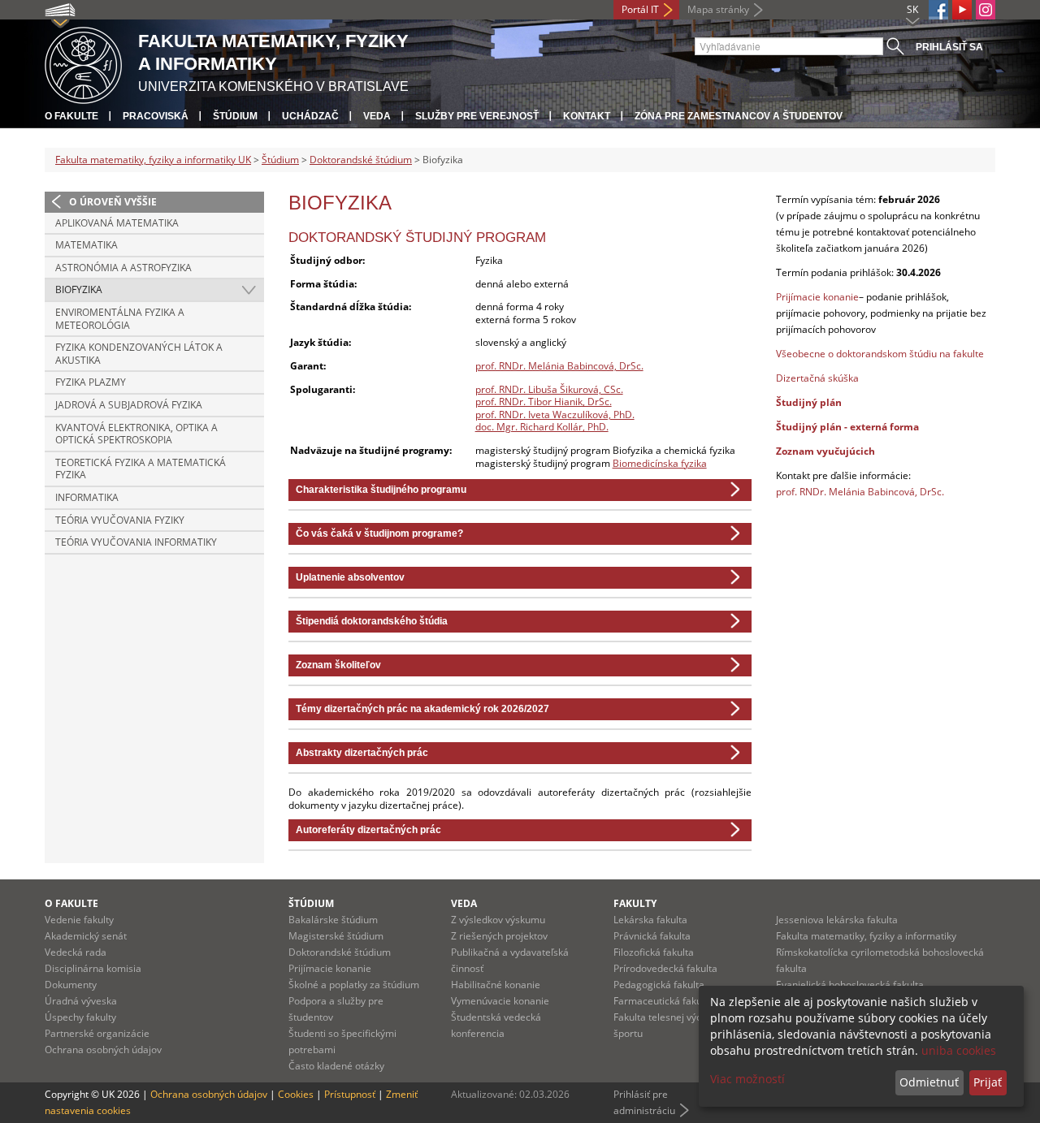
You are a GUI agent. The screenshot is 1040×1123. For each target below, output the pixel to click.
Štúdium (235, 116)
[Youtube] (962, 9)
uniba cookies (958, 1050)
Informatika (87, 497)
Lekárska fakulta (650, 919)
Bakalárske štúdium (333, 919)
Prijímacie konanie (817, 297)
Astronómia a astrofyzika (123, 267)
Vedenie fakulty (79, 919)
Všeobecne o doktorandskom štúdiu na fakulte (880, 354)
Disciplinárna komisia (93, 968)
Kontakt (586, 116)
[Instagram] (985, 9)
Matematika (86, 245)
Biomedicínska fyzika (660, 463)
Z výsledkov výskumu (498, 919)
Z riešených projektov (499, 936)
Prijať (987, 1082)
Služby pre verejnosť (477, 116)
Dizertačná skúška (817, 378)
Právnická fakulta (652, 936)
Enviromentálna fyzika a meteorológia (119, 318)
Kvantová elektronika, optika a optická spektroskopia (136, 434)
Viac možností (747, 1078)
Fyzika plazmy (90, 382)
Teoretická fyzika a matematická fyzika (140, 469)
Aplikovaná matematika (117, 223)
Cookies (296, 1094)
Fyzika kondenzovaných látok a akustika (139, 353)
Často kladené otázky (336, 1066)
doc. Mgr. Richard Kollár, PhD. (542, 427)
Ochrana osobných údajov (103, 1049)
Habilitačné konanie (495, 984)
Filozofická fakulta (653, 952)
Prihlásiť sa (949, 47)
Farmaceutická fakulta (663, 1001)
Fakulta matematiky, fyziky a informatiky (866, 936)
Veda (377, 116)
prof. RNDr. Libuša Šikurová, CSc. (549, 389)
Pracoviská (155, 116)
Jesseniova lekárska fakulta (837, 919)
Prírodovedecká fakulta (665, 968)
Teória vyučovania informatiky (136, 542)
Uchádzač (310, 116)
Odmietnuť (929, 1082)
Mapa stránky (718, 9)
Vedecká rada (75, 952)
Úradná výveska (81, 1001)
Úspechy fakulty (80, 1017)
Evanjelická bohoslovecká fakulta (850, 984)
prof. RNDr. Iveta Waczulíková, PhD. (555, 414)
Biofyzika (78, 289)
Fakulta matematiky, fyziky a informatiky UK (153, 159)
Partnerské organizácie (97, 1033)
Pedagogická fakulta (658, 984)
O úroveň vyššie (113, 202)
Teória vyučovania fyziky (119, 520)
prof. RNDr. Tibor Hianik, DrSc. (543, 401)
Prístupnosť (349, 1094)
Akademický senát (86, 936)
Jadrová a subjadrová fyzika (128, 405)
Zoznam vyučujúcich (825, 451)
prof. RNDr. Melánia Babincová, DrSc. (559, 366)
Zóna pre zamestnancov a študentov (739, 116)
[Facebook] (938, 9)
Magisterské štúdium (336, 936)
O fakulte (71, 116)
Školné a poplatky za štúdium (353, 984)
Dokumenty (71, 984)
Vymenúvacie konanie (500, 1001)
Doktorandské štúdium (361, 159)
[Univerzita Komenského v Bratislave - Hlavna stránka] (83, 63)
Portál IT (640, 9)
